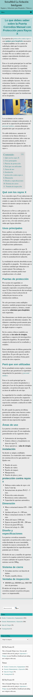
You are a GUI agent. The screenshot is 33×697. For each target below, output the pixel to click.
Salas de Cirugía (6, 625)
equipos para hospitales (14, 41)
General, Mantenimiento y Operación (12, 621)
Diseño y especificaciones (14, 180)
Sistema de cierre (12, 183)
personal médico (8, 126)
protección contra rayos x (22, 38)
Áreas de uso (9, 169)
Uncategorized (6, 629)
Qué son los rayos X (12, 158)
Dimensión (9, 178)
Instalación (9, 172)
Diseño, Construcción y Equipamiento (12, 618)
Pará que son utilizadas (13, 166)
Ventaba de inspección (14, 186)
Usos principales (11, 160)
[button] (21, 154)
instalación (8, 449)
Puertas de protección (13, 163)
